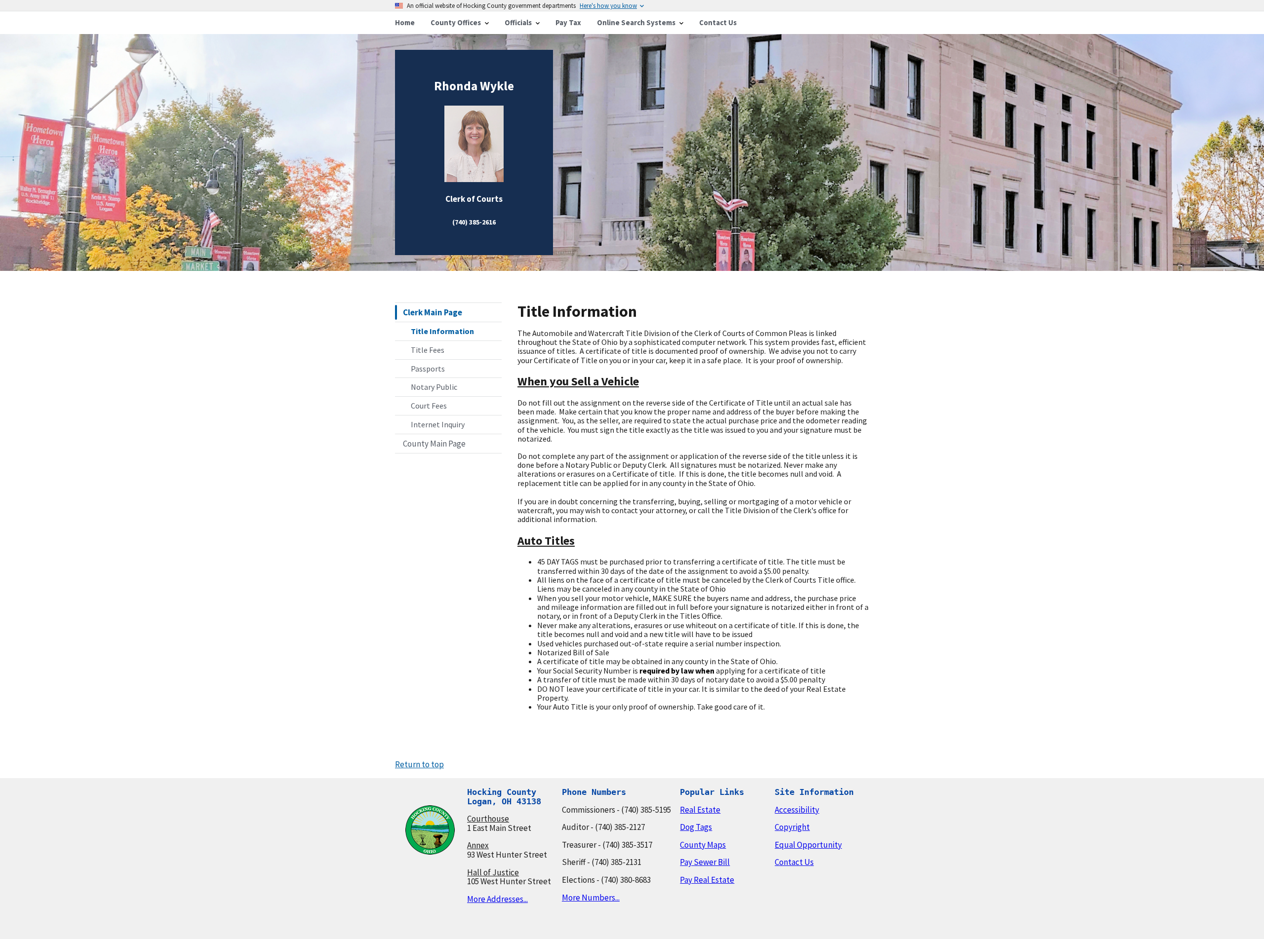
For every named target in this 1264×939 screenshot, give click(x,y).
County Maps (703, 844)
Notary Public (434, 387)
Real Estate (700, 809)
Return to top (419, 764)
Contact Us (794, 862)
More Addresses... (497, 899)
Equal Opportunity (808, 844)
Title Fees (427, 350)
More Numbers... (591, 897)
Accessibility (797, 809)
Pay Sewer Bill (705, 862)
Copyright (792, 827)
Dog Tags (696, 827)
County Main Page (434, 443)
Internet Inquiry (438, 424)
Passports (428, 369)
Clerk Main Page (432, 312)
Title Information (442, 331)
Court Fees (429, 406)
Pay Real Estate (707, 879)
